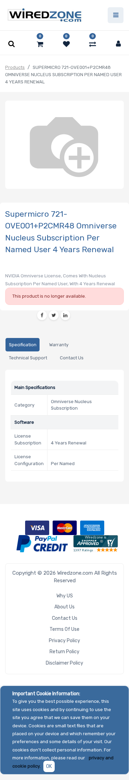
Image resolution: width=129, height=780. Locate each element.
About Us (64, 607)
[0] (40, 44)
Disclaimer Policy (64, 663)
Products (15, 67)
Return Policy (64, 652)
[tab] (23, 344)
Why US (64, 596)
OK (49, 766)
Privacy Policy (64, 641)
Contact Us (64, 618)
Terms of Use (64, 629)
